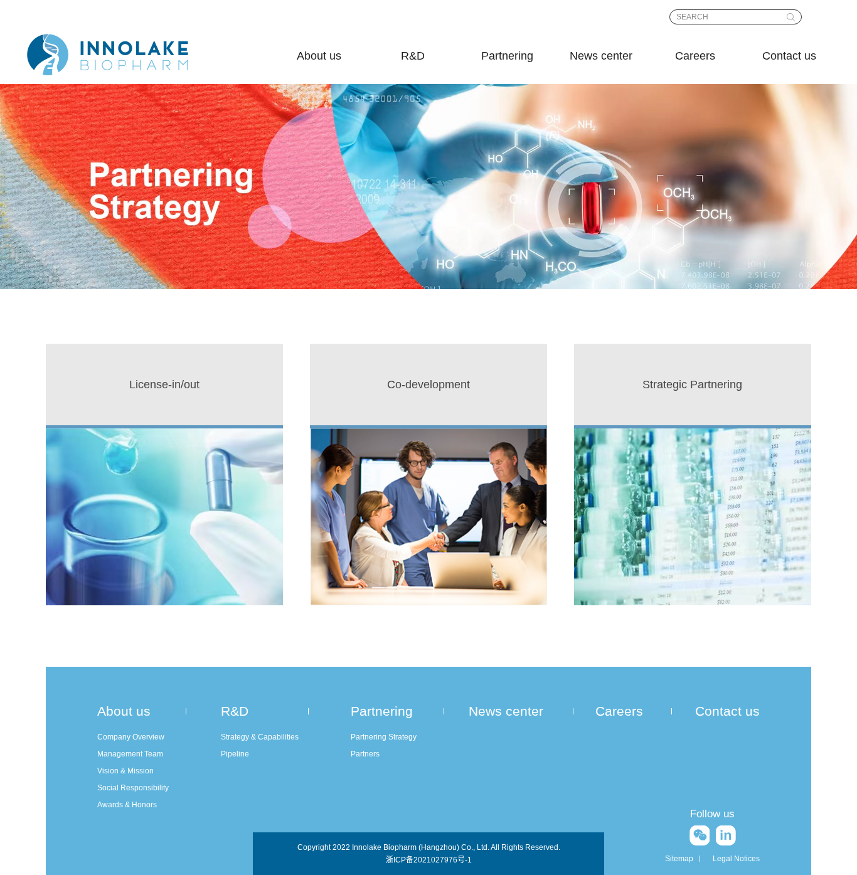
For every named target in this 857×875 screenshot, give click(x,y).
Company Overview (130, 737)
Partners (365, 754)
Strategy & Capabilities (260, 737)
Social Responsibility (133, 787)
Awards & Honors (127, 804)
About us (319, 56)
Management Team (130, 754)
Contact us (789, 56)
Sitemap (679, 858)
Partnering (507, 56)
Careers (695, 56)
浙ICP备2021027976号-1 (429, 860)
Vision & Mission (125, 770)
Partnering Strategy (384, 737)
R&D (413, 56)
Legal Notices (736, 858)
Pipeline (235, 754)
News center (601, 56)
